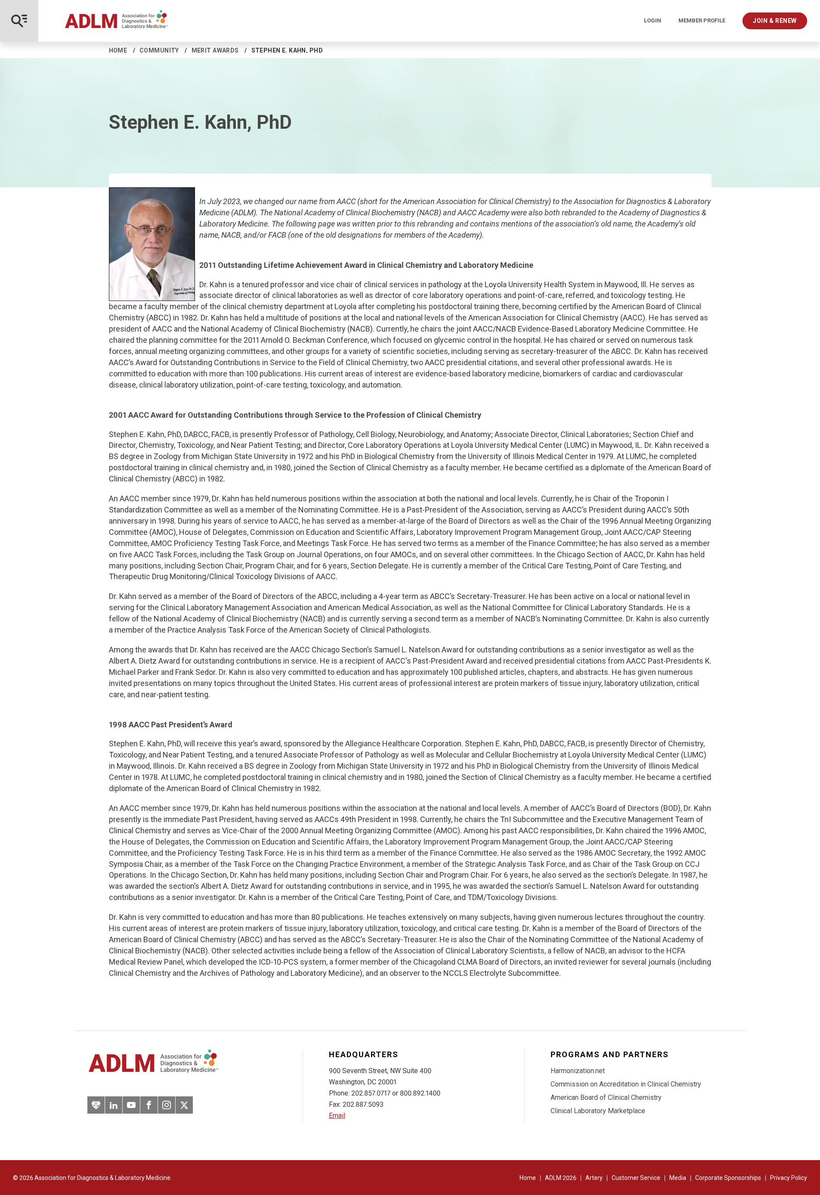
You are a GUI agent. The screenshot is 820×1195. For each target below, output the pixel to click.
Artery (594, 1177)
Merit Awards (215, 50)
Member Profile (701, 21)
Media (677, 1177)
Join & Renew (775, 20)
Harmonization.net (578, 1071)
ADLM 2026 (560, 1177)
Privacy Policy (788, 1177)
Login (652, 21)
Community (159, 50)
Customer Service (636, 1177)
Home (118, 50)
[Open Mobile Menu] (19, 21)
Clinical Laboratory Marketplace (598, 1111)
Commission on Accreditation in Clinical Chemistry (626, 1084)
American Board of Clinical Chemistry (606, 1097)
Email (337, 1115)
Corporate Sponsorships (728, 1177)
